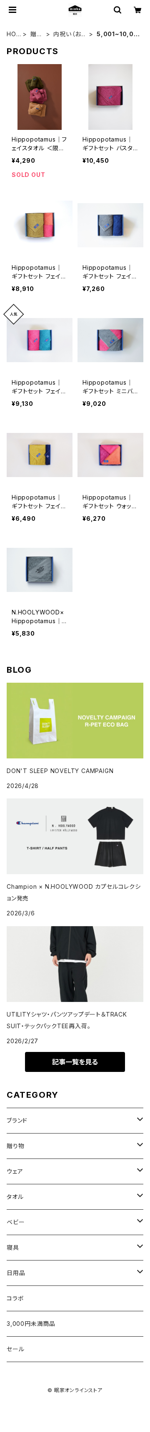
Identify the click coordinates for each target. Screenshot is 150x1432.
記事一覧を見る (75, 1062)
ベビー (16, 1222)
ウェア (15, 1171)
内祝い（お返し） (70, 34)
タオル (15, 1196)
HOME (11, 34)
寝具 (13, 1247)
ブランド (17, 1120)
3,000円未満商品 (31, 1323)
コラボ (15, 1298)
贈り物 (36, 34)
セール (15, 1348)
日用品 (16, 1272)
